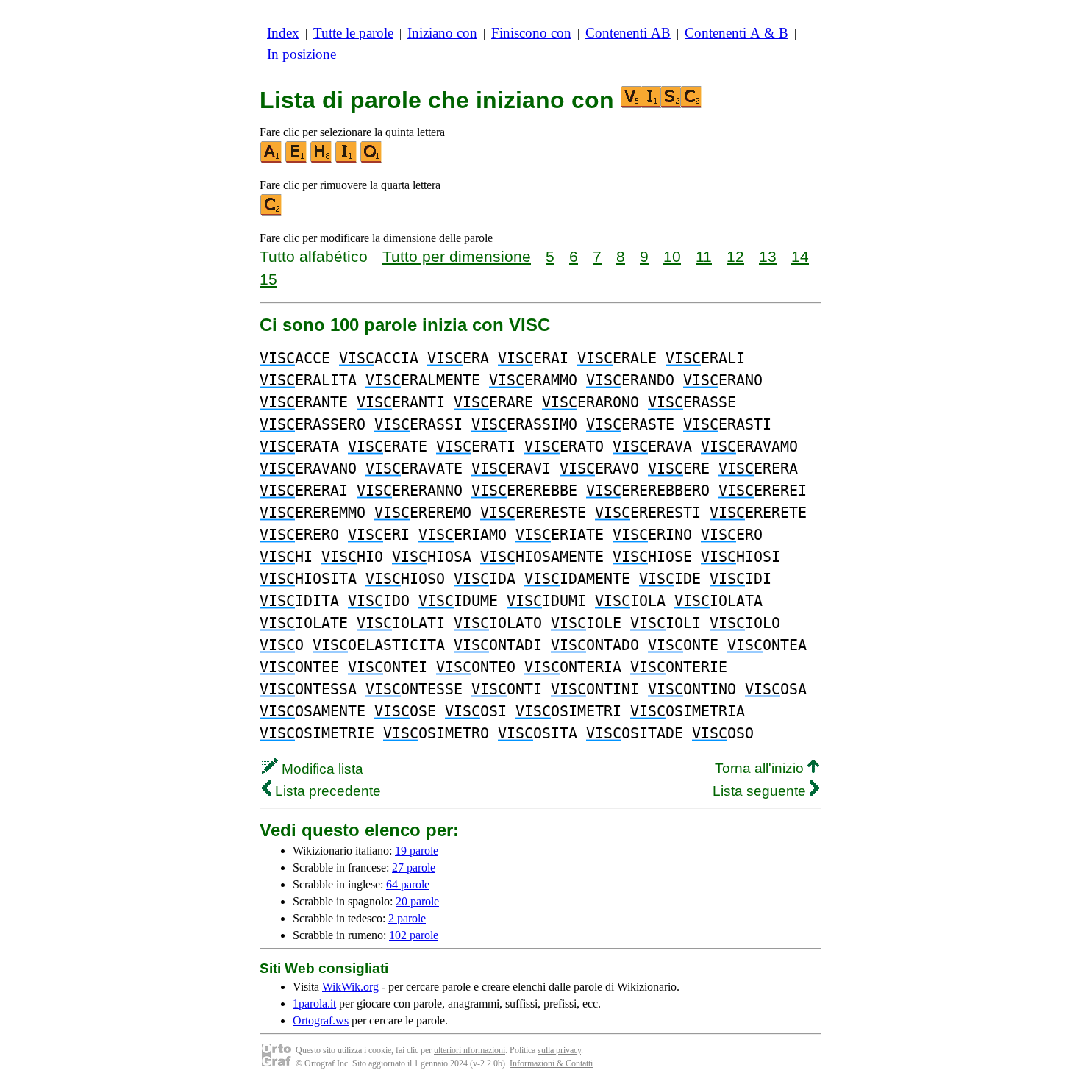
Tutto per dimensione (456, 256)
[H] (322, 160)
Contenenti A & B (736, 32)
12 (735, 256)
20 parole (417, 901)
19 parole (416, 850)
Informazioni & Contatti (551, 1063)
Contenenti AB (628, 32)
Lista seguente (761, 791)
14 (800, 256)
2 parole (407, 918)
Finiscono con (531, 32)
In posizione (301, 54)
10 (672, 256)
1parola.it (314, 1003)
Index (283, 32)
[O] (372, 160)
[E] (297, 160)
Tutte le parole (353, 32)
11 (704, 256)
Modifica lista (320, 769)
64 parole (407, 884)
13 (768, 256)
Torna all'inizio (761, 768)
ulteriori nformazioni (469, 1050)
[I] (347, 160)
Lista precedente (326, 791)
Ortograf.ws (321, 1020)
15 (268, 279)
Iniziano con (442, 32)
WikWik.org (350, 986)
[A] (272, 160)
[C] (272, 213)
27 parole (413, 867)
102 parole (413, 935)
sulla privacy (559, 1050)
